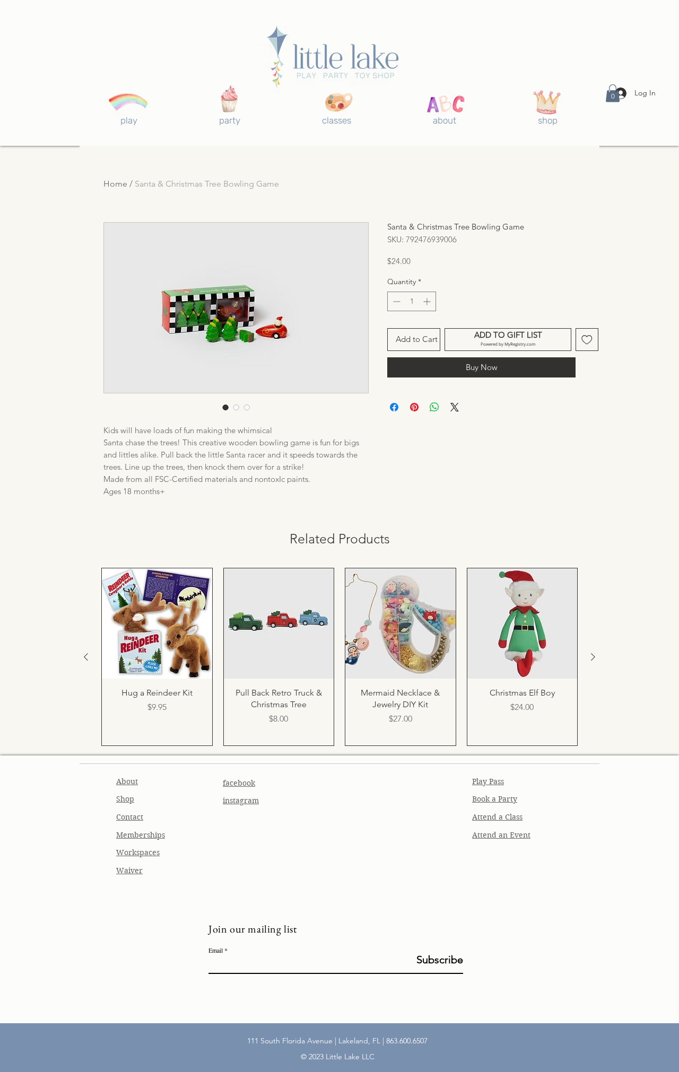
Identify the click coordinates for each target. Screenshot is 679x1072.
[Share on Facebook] (394, 407)
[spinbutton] (411, 301)
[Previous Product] (86, 657)
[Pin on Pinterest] (414, 407)
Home (115, 184)
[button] (612, 93)
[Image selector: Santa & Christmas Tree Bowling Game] (225, 407)
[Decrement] (395, 301)
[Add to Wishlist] (587, 339)
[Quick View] (157, 623)
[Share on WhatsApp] (434, 407)
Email (215, 950)
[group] (339, 656)
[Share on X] (454, 407)
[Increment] (427, 301)
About (127, 781)
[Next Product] (593, 657)
